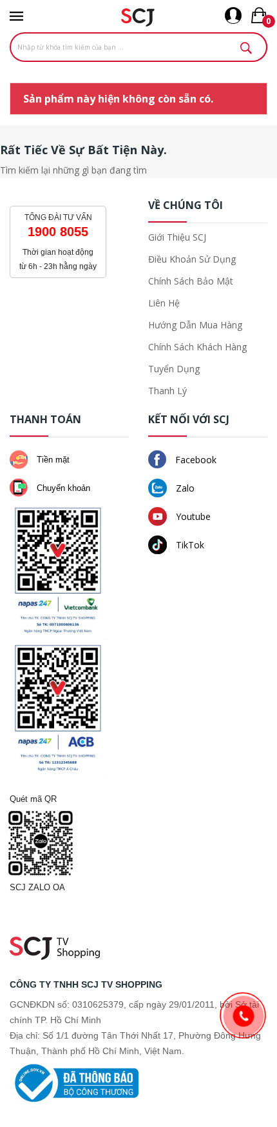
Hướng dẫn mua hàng (195, 325)
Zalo (184, 488)
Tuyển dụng (174, 369)
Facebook (194, 460)
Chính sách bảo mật (190, 281)
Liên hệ (164, 303)
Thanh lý (167, 390)
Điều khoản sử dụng (192, 259)
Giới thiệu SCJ (177, 237)
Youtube (192, 516)
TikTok (188, 545)
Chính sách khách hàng (197, 347)
